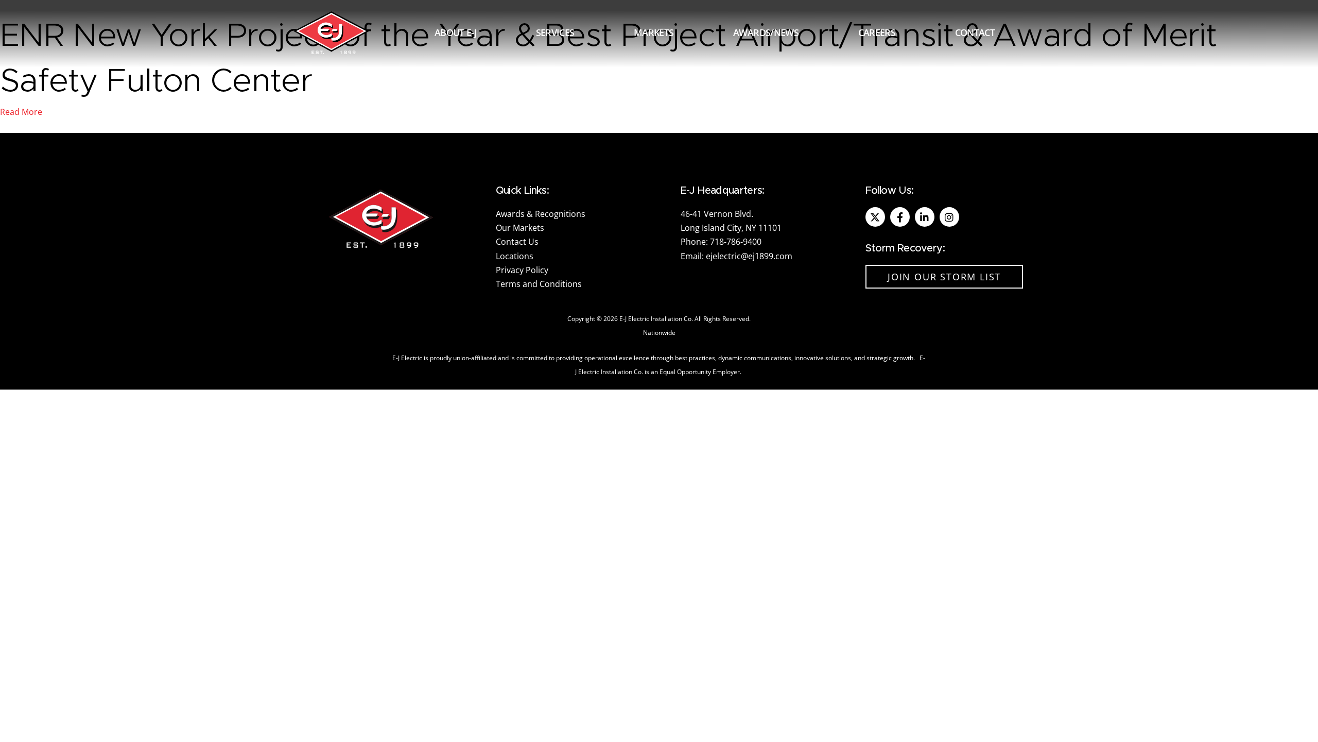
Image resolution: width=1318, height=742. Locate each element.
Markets (653, 32)
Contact (975, 32)
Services (555, 32)
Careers (876, 32)
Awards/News (766, 32)
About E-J (455, 32)
